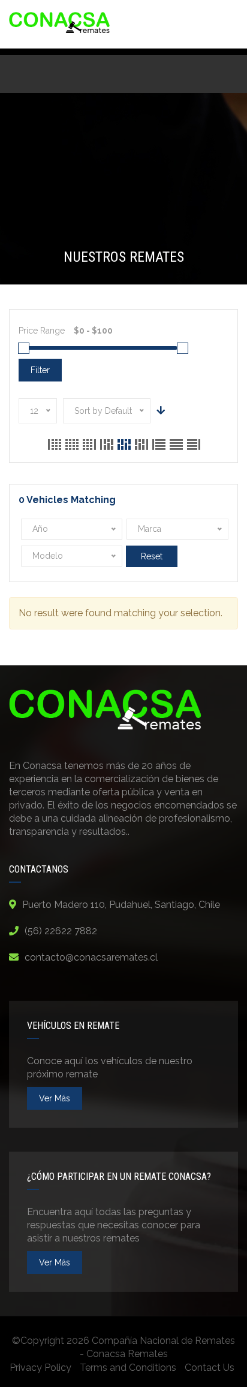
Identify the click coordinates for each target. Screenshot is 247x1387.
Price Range (42, 330)
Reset (151, 556)
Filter (40, 370)
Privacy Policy (40, 1367)
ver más (54, 1098)
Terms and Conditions (128, 1367)
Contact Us (209, 1367)
